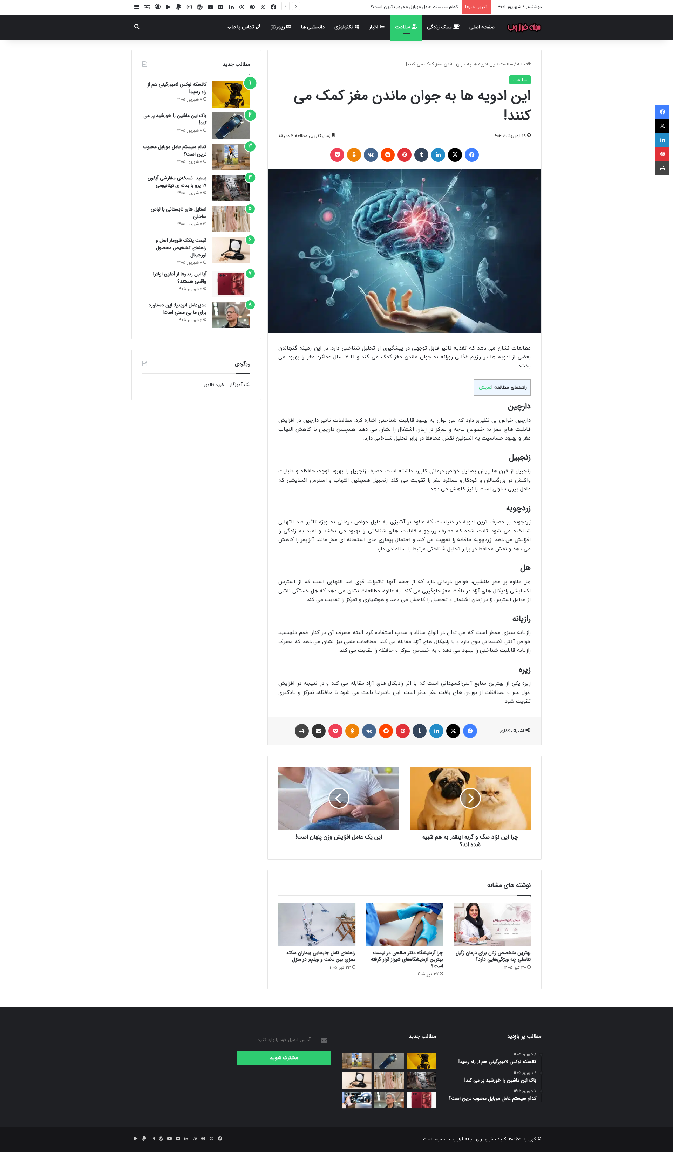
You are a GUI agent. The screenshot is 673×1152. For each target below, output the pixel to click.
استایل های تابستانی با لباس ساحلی (178, 212)
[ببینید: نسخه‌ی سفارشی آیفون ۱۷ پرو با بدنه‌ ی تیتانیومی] (231, 188)
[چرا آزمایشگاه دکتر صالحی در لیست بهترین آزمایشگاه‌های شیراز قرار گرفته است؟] (404, 924)
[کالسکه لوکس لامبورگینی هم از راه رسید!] (231, 94)
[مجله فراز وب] (524, 27)
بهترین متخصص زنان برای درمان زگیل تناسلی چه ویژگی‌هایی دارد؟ (493, 956)
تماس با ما (244, 27)
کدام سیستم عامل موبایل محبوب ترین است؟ (414, 7)
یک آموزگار (240, 385)
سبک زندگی (440, 27)
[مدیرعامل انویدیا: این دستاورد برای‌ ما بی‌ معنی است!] (231, 315)
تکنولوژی (344, 27)
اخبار (374, 27)
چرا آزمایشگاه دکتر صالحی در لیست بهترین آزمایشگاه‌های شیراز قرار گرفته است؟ (407, 959)
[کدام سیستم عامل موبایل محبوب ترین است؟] (231, 157)
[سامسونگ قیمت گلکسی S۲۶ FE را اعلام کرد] (357, 1100)
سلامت (403, 27)
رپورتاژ (278, 27)
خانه (521, 64)
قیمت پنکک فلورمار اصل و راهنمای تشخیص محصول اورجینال (181, 247)
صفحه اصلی (482, 27)
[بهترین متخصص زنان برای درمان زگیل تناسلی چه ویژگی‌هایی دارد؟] (492, 924)
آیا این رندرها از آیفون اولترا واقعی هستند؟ (179, 277)
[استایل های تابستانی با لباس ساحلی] (231, 219)
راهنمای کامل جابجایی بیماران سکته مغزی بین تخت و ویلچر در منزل (320, 956)
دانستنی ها (313, 27)
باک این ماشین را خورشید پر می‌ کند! (174, 119)
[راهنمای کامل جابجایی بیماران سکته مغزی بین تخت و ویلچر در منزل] (316, 924)
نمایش (485, 388)
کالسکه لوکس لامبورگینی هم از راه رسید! (176, 88)
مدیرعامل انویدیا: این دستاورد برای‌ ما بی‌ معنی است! (177, 308)
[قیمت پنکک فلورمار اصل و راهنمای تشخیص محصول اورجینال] (231, 250)
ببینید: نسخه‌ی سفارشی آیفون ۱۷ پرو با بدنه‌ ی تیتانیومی (177, 181)
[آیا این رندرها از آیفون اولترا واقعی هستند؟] (231, 284)
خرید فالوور (214, 385)
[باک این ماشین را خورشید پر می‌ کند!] (231, 125)
